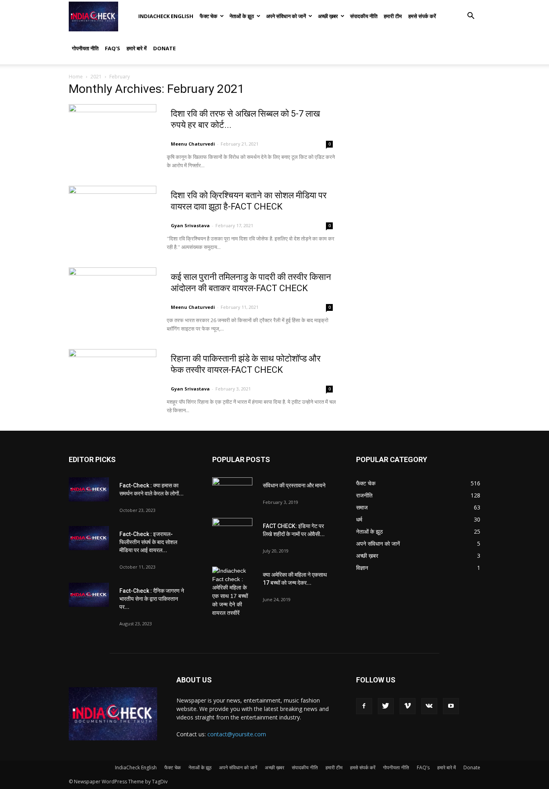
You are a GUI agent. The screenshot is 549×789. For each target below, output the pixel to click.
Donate (164, 48)
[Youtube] (451, 706)
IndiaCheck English (165, 16)
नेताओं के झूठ (241, 16)
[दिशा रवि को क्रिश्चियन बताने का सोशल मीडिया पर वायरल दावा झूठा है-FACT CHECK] (112, 216)
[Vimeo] (407, 706)
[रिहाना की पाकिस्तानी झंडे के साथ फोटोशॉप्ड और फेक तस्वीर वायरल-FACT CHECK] (112, 379)
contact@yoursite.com (236, 734)
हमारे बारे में (137, 48)
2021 (96, 76)
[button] (470, 17)
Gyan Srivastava (190, 225)
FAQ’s (112, 48)
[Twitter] (386, 706)
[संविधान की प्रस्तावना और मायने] (232, 491)
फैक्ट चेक (208, 16)
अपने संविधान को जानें (286, 16)
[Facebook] (364, 706)
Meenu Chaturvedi (193, 144)
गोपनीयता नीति (85, 48)
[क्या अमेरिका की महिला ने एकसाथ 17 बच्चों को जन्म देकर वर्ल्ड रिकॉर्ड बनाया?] (232, 592)
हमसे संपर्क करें (422, 16)
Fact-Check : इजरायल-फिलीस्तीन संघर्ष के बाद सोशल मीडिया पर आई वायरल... (148, 542)
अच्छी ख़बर (328, 16)
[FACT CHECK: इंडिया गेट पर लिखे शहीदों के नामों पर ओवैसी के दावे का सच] (232, 532)
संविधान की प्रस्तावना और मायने (294, 485)
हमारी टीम (393, 16)
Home (76, 76)
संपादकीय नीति (363, 16)
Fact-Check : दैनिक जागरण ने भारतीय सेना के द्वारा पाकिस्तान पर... (151, 599)
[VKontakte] (429, 706)
